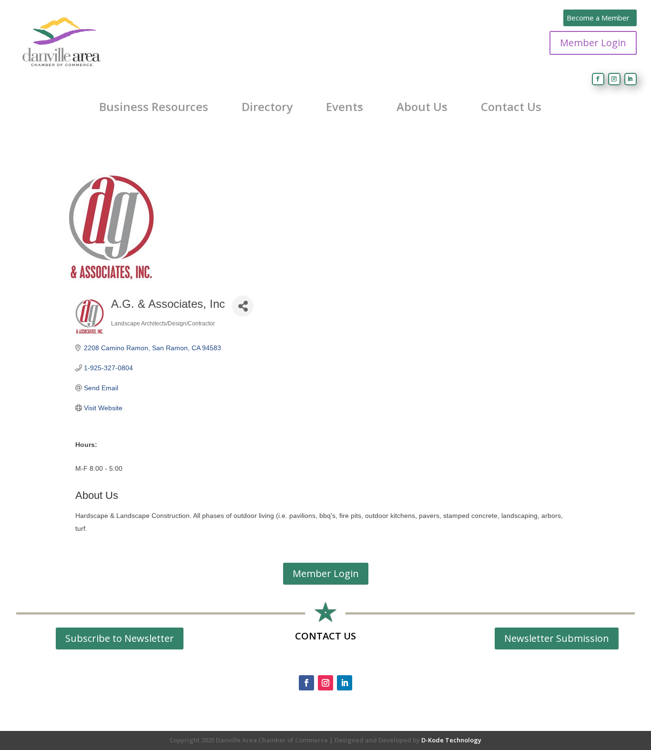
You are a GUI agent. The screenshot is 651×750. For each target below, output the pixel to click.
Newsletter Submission (556, 638)
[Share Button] (243, 306)
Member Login (593, 42)
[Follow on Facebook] (598, 79)
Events (344, 106)
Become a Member (598, 17)
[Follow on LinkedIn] (630, 79)
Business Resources (153, 106)
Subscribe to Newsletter (119, 638)
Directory (267, 106)
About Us (422, 106)
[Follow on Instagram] (614, 79)
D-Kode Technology (451, 740)
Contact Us (511, 106)
